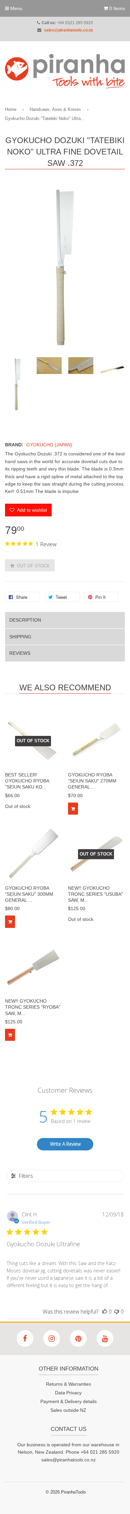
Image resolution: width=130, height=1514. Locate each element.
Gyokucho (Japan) (49, 444)
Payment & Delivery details (68, 1401)
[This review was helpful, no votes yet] (104, 1311)
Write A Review (65, 1144)
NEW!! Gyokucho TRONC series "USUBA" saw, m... (95, 894)
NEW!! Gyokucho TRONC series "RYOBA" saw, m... (32, 1007)
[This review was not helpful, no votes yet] (116, 1311)
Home (10, 109)
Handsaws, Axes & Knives (55, 109)
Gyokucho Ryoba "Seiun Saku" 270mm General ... (92, 781)
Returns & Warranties (68, 1384)
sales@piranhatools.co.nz (68, 30)
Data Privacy (68, 1392)
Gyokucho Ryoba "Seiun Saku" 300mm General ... (29, 894)
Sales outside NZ (68, 1410)
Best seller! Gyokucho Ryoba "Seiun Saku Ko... (27, 781)
